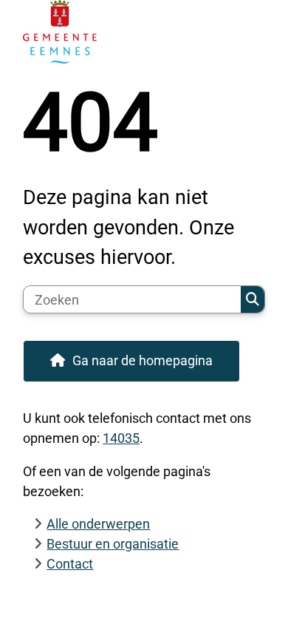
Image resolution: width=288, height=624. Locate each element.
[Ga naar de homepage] (144, 32)
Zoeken (252, 299)
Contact (70, 564)
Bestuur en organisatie (113, 544)
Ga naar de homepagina (142, 360)
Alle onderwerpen (98, 524)
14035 (121, 438)
